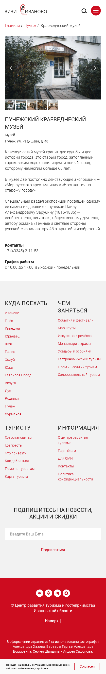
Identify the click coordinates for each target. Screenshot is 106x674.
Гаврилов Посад (18, 375)
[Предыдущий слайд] (11, 68)
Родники (12, 398)
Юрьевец (12, 336)
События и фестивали (75, 320)
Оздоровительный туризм (79, 375)
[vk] (39, 593)
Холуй (10, 360)
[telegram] (57, 593)
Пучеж (10, 406)
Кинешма (12, 328)
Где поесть (13, 445)
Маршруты (67, 328)
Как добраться (17, 461)
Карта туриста (16, 476)
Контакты (66, 466)
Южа (9, 367)
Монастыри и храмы (74, 344)
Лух (8, 391)
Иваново (12, 313)
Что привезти (16, 453)
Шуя (8, 344)
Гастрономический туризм (79, 359)
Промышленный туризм (77, 367)
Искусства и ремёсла (75, 336)
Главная (12, 25)
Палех (10, 352)
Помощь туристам (20, 469)
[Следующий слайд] (95, 68)
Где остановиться (19, 437)
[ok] (48, 593)
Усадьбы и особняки (74, 351)
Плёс (9, 321)
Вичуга (10, 383)
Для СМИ (65, 458)
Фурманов (13, 414)
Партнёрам (67, 451)
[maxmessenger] (66, 593)
